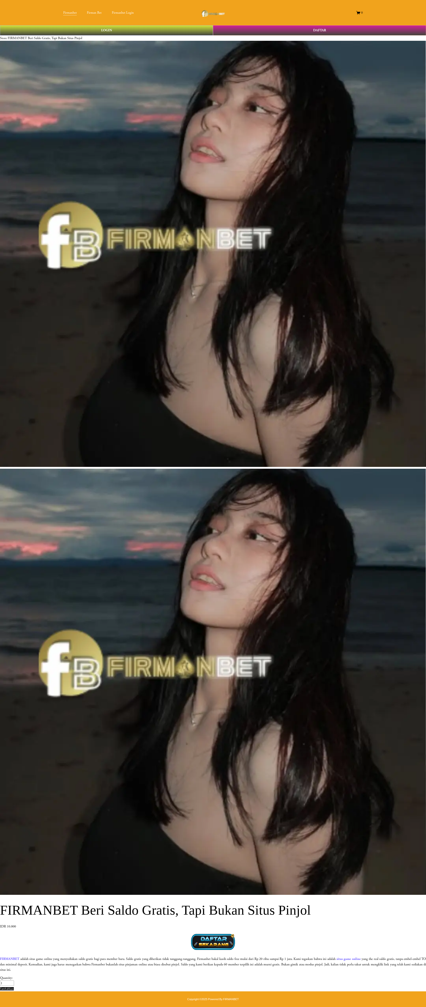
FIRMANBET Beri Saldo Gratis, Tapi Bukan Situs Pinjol (45, 38)
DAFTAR (319, 30)
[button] (7, 988)
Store (3, 38)
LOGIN (106, 30)
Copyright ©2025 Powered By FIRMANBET (213, 999)
